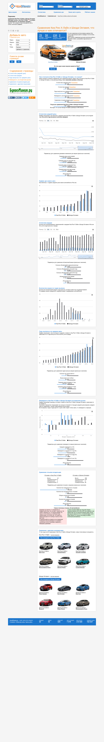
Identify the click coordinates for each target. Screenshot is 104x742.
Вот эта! (53, 69)
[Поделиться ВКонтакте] (18, 31)
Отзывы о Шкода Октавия (81, 475)
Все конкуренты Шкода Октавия (50, 579)
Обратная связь (20, 622)
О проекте (12, 622)
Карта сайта (29, 622)
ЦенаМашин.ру (41, 16)
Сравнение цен (59, 12)
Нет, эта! (80, 69)
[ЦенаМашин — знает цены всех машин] (20, 8)
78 (40, 35)
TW (25, 97)
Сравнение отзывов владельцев (19, 82)
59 (46, 35)
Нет (19, 61)
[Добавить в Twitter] (16, 31)
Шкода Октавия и (44, 593)
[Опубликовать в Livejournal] (9, 31)
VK (18, 97)
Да (12, 61)
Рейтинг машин (90, 12)
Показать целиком (44, 523)
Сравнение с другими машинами (19, 84)
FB (11, 97)
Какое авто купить (75, 12)
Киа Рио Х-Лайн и (44, 551)
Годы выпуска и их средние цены (20, 77)
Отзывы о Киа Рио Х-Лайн (53, 475)
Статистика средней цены (17, 73)
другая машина (55, 535)
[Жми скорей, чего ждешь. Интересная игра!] (21, 93)
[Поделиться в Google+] (11, 31)
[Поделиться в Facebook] (14, 31)
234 (55, 35)
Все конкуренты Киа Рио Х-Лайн (50, 538)
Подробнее (74, 82)
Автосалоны (26, 12)
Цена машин (13, 12)
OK (32, 97)
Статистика (41, 12)
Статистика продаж (15, 75)
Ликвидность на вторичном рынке (20, 80)
